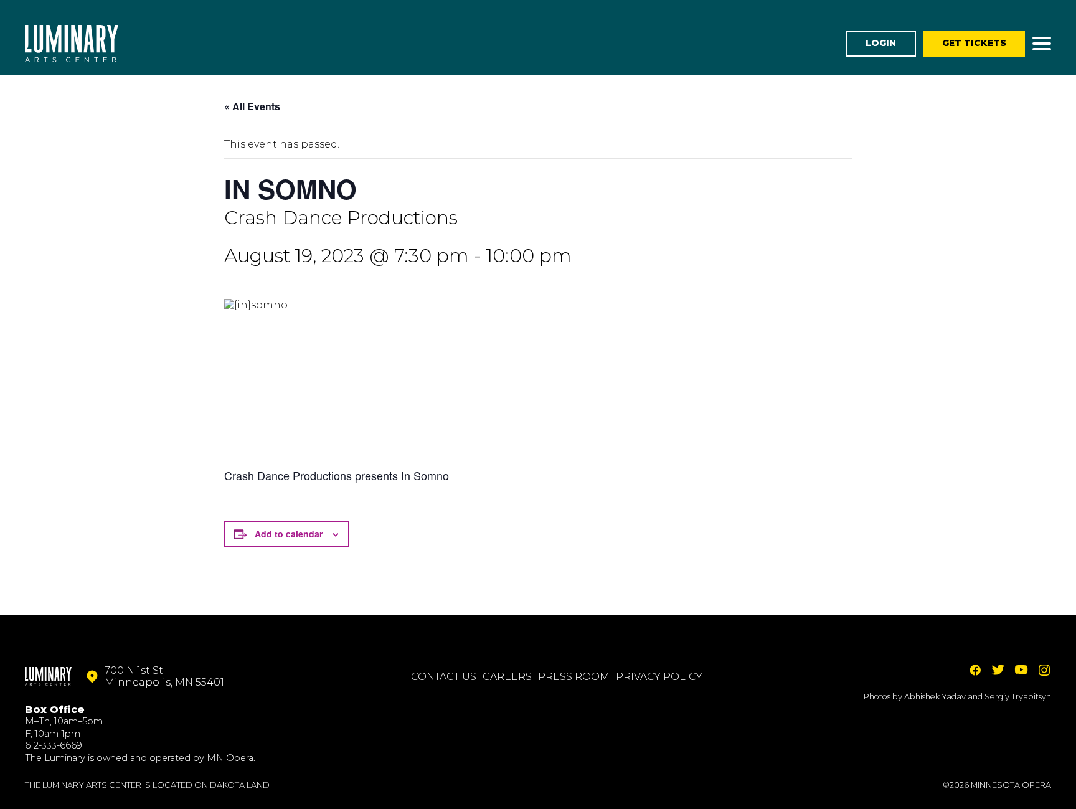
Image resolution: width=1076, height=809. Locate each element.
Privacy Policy (659, 677)
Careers (507, 677)
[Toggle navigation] (1041, 44)
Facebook (975, 670)
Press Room (574, 677)
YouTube (1021, 670)
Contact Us (443, 677)
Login (881, 43)
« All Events (252, 106)
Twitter (998, 670)
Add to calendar (289, 534)
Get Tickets (974, 43)
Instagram (1044, 670)
